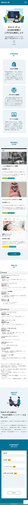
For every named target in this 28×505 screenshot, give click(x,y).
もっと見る (14, 253)
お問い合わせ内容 (9, 473)
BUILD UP (5, 2)
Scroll (14, 44)
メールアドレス (9, 466)
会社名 (5, 453)
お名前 (6, 460)
